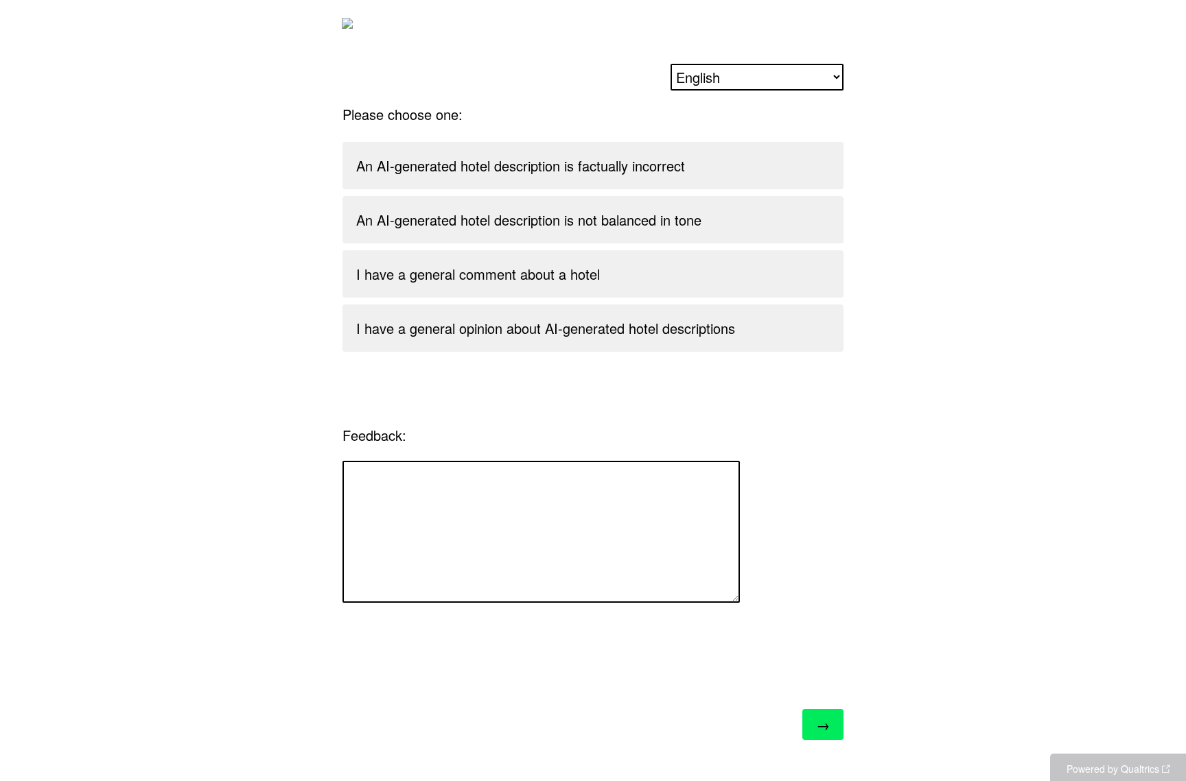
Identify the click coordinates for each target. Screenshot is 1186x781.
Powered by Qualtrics (1113, 769)
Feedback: (374, 435)
